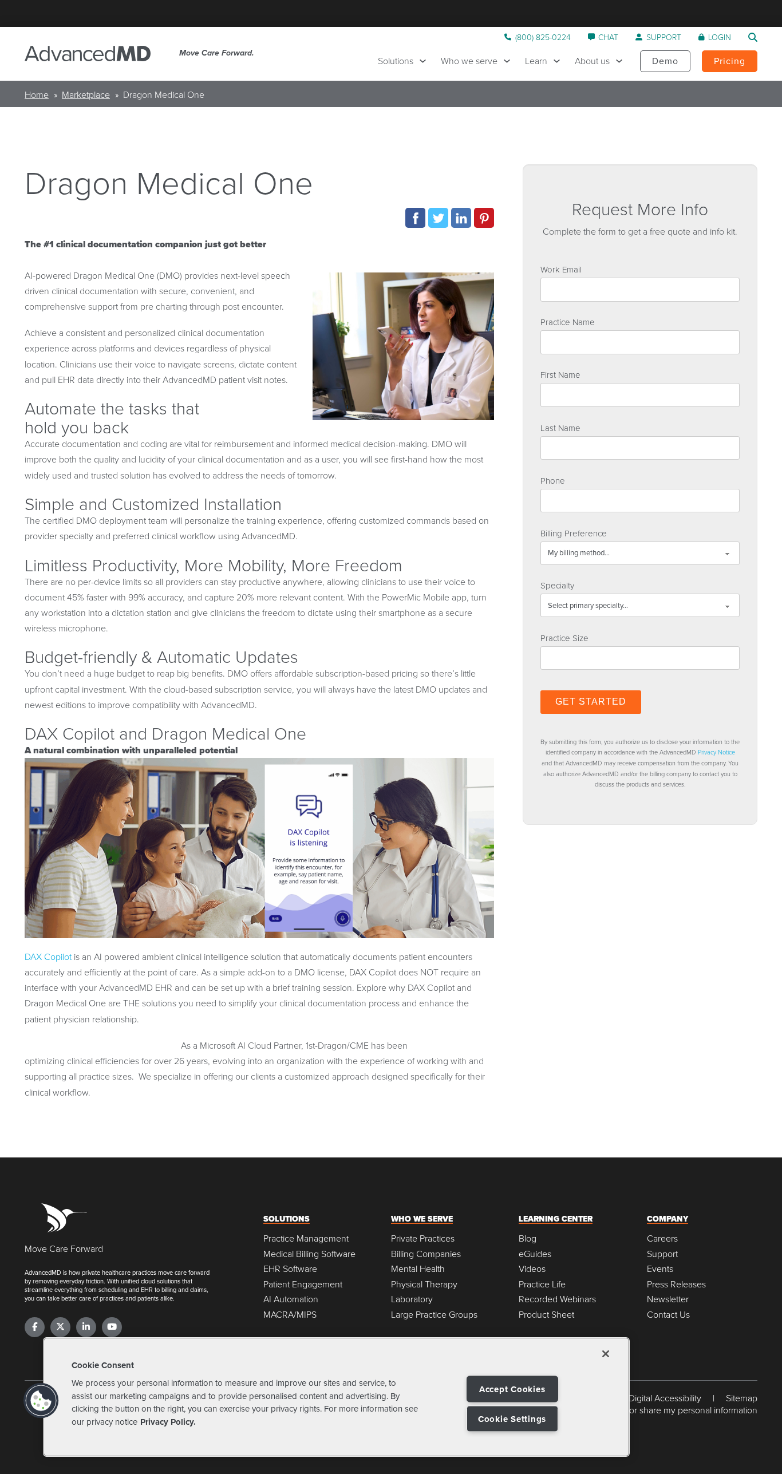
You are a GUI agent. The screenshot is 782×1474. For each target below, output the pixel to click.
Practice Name (567, 321)
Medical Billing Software (309, 1254)
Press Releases (676, 1284)
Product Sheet (546, 1315)
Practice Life (542, 1284)
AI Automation (290, 1299)
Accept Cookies (512, 1389)
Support (662, 1254)
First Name (560, 374)
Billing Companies (426, 1254)
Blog (527, 1238)
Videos (532, 1269)
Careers (662, 1238)
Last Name (560, 427)
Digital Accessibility (665, 1398)
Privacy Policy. (168, 1422)
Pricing (729, 60)
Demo (665, 60)
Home (37, 94)
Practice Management (306, 1238)
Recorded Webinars (557, 1299)
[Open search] (752, 37)
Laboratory (412, 1299)
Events (660, 1269)
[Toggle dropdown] (425, 61)
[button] (41, 1400)
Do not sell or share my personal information (671, 1410)
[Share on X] (438, 218)
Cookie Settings (512, 1419)
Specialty (557, 585)
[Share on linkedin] (461, 218)
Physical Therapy (424, 1284)
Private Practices (423, 1238)
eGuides (535, 1254)
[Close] (605, 1353)
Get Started (590, 701)
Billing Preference (573, 533)
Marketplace (86, 94)
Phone (552, 480)
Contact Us (668, 1315)
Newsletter (668, 1299)
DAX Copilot (48, 956)
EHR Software (290, 1269)
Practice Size (564, 637)
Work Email (561, 269)
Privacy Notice (716, 752)
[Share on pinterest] (484, 218)
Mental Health (418, 1269)
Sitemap (741, 1398)
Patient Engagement (302, 1284)
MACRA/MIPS (290, 1315)
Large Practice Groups (434, 1315)
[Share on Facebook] (415, 218)
